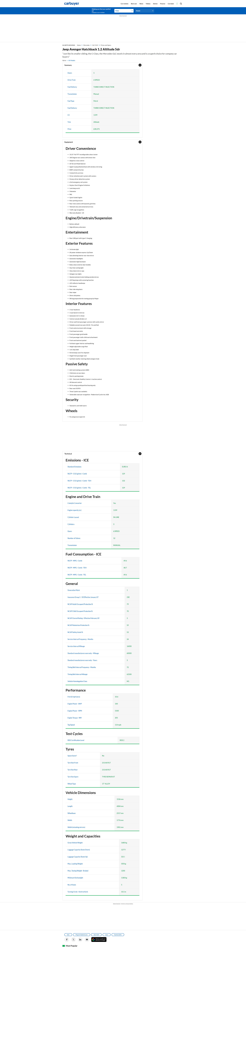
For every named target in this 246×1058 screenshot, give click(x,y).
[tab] (102, 65)
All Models (71, 60)
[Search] (181, 4)
